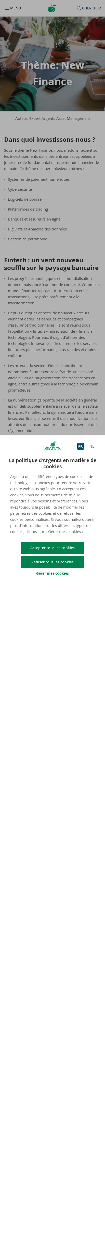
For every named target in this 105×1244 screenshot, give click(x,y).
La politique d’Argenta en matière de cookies (52, 463)
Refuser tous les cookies (52, 562)
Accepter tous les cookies (52, 547)
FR (80, 446)
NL (91, 446)
